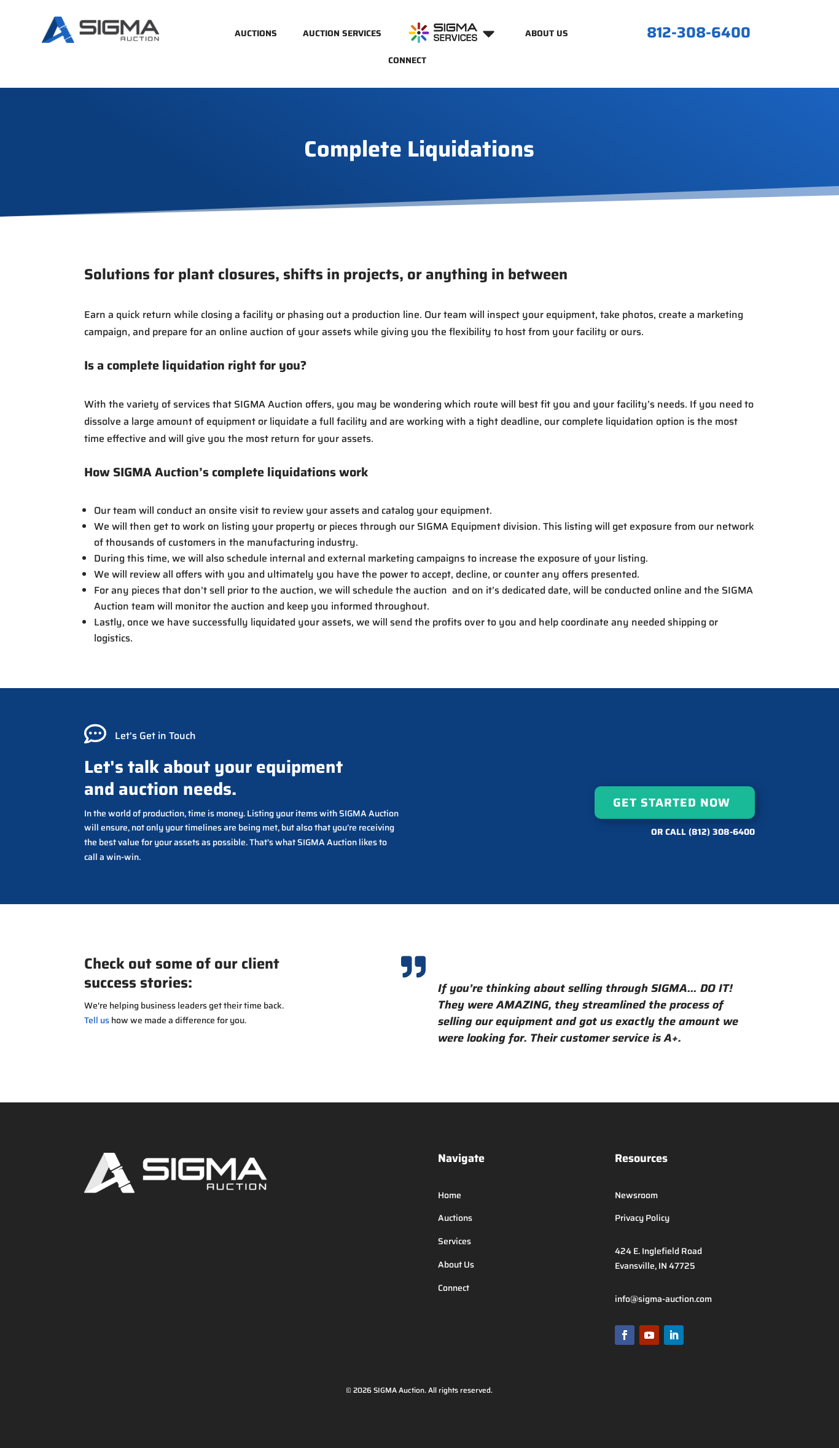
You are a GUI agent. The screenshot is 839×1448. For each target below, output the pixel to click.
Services (454, 1241)
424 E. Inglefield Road (658, 1251)
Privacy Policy (642, 1218)
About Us (546, 34)
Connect (407, 61)
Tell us (96, 1020)
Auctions (256, 34)
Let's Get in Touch (155, 735)
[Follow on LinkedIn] (674, 1335)
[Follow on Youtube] (649, 1335)
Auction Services (342, 34)
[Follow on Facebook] (624, 1335)
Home (449, 1195)
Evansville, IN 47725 (655, 1265)
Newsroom (636, 1195)
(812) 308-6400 (722, 831)
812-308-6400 (699, 32)
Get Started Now (671, 802)
